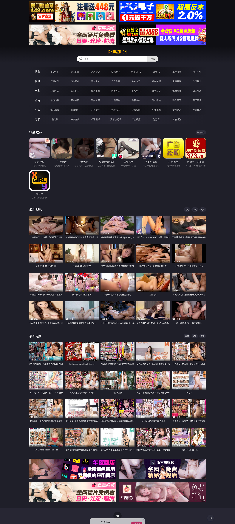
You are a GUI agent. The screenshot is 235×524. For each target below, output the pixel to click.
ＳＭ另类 (197, 81)
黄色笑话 (176, 109)
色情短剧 (176, 119)
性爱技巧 (197, 109)
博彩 (37, 72)
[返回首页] (210, 518)
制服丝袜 (136, 90)
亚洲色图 (75, 100)
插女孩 (55, 119)
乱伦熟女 (176, 90)
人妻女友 (95, 109)
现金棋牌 (176, 71)
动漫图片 (115, 100)
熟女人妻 (136, 81)
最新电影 (35, 336)
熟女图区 (176, 100)
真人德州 (75, 71)
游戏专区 (115, 71)
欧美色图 (95, 100)
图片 (37, 100)
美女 (187, 209)
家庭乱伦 (75, 109)
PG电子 (54, 71)
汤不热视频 (115, 119)
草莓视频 (95, 119)
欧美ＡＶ (95, 81)
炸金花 (156, 71)
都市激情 (54, 109)
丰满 (187, 336)
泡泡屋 (156, 119)
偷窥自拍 (54, 100)
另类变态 (197, 90)
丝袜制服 (156, 81)
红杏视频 (136, 119)
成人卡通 (95, 90)
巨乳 (195, 209)
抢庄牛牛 (197, 71)
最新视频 (35, 209)
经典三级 (156, 90)
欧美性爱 (115, 90)
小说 (37, 110)
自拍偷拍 (75, 81)
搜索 (153, 58)
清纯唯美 (156, 100)
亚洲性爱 (54, 90)
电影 (37, 91)
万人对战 (95, 71)
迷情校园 (136, 109)
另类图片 (197, 100)
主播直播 (176, 81)
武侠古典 (115, 109)
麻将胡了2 (136, 71)
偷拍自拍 (75, 90)
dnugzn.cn (117, 51)
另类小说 (156, 109)
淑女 (195, 336)
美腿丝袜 (136, 100)
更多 (203, 209)
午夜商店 (75, 119)
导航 (37, 119)
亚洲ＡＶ (54, 81)
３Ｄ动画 (115, 81)
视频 (37, 81)
